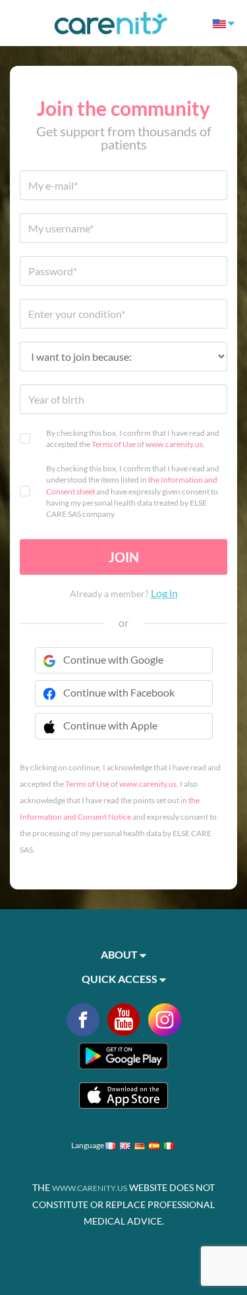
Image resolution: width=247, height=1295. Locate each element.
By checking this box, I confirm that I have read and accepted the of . (132, 438)
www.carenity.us (174, 444)
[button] (124, 734)
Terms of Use (114, 444)
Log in (164, 593)
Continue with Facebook (119, 692)
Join (124, 557)
